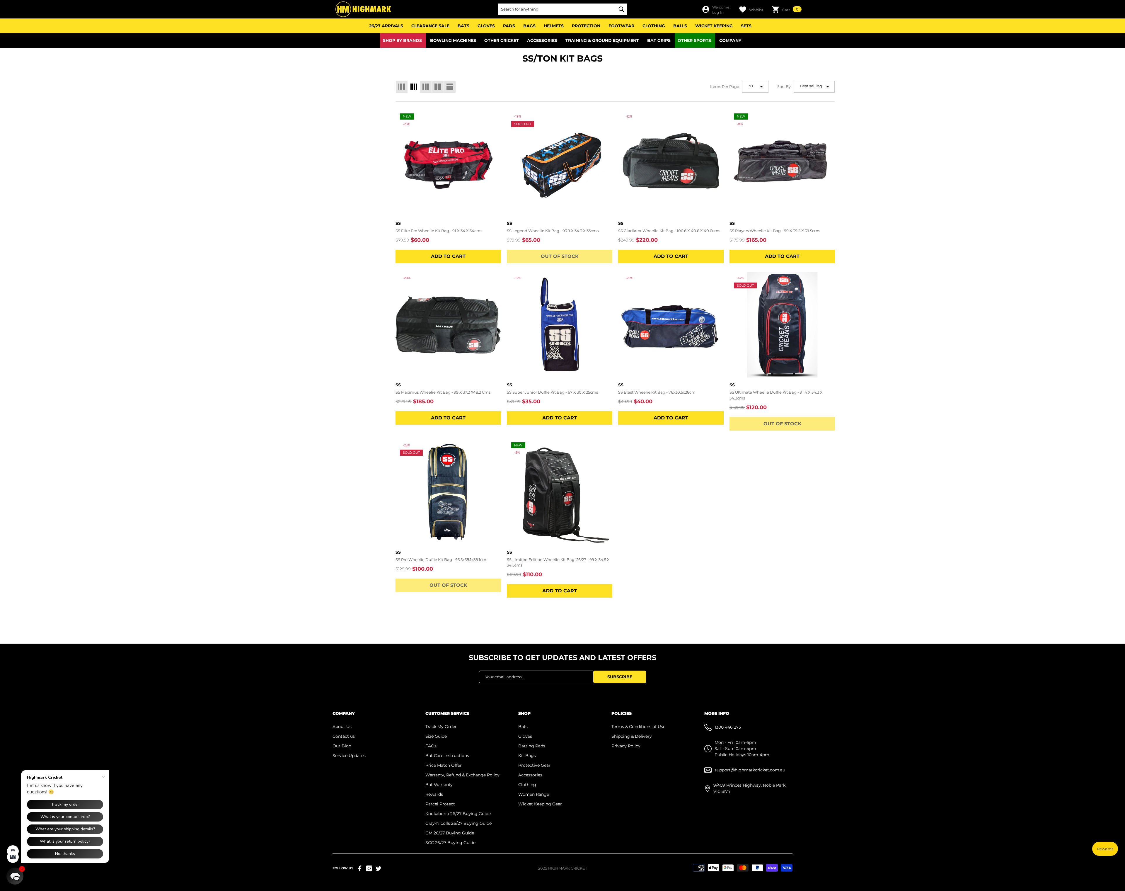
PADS (509, 25)
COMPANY (730, 40)
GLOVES (486, 25)
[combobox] (556, 9)
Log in (718, 12)
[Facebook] (360, 868)
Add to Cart (671, 256)
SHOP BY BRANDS (402, 40)
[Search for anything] (562, 9)
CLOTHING (653, 25)
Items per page (724, 86)
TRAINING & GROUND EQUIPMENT (602, 40)
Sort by (784, 86)
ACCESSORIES (542, 40)
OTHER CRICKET (501, 40)
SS (398, 223)
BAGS (529, 25)
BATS (463, 25)
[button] (787, 9)
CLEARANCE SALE (430, 25)
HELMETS (554, 25)
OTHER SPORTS (694, 40)
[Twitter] (378, 868)
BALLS (680, 25)
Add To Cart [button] (448, 256)
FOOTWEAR (621, 25)
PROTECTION (586, 25)
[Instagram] (369, 868)
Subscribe (619, 676)
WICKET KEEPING (714, 25)
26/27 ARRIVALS (386, 25)
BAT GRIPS (659, 40)
